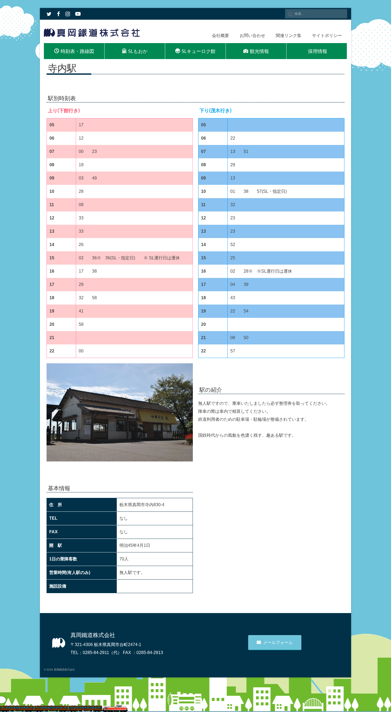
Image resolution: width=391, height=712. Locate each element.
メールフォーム (278, 642)
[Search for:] (316, 13)
